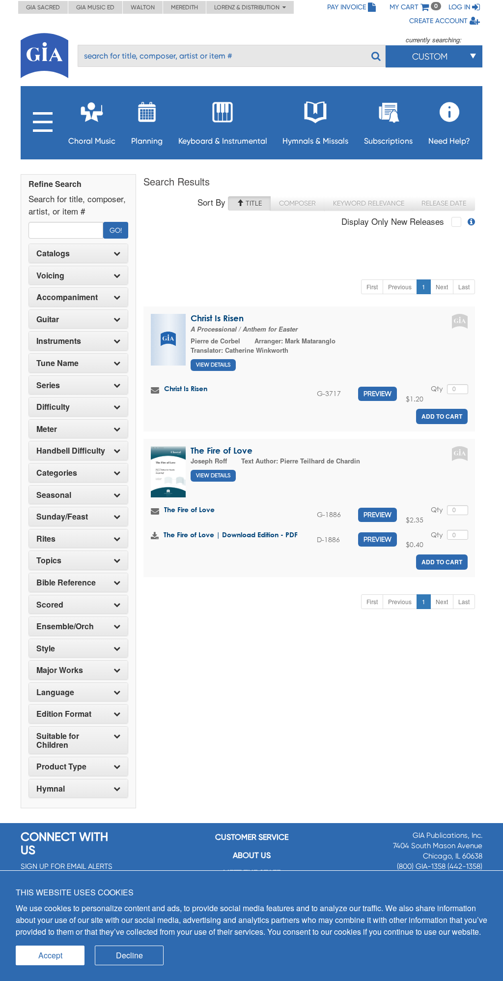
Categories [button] (56, 472)
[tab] (78, 253)
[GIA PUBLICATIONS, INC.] (44, 54)
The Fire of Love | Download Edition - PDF (231, 534)
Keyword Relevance (368, 203)
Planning (147, 141)
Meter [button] (46, 429)
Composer (297, 203)
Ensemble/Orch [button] (65, 626)
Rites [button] (46, 538)
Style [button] (45, 648)
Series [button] (48, 385)
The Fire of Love (221, 450)
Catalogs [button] (53, 253)
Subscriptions (388, 141)
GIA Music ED (95, 7)
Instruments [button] (58, 341)
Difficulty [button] (53, 406)
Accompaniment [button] (67, 297)
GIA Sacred (43, 7)
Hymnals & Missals (315, 141)
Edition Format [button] (63, 713)
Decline (129, 955)
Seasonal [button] (53, 494)
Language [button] (55, 692)
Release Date (443, 203)
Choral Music (91, 141)
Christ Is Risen (217, 318)
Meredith (184, 7)
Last (464, 286)
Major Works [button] (59, 670)
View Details (213, 365)
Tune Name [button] (57, 363)
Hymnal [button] (50, 788)
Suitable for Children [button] (57, 740)
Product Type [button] (61, 766)
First (372, 286)
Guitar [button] (47, 319)
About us (252, 855)
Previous (400, 286)
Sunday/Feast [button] (62, 516)
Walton (143, 7)
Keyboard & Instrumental (222, 141)
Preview (377, 394)
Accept (50, 955)
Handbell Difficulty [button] (70, 450)
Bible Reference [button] (66, 582)
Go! (116, 230)
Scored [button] (49, 604)
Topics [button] (48, 560)
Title (253, 203)
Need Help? (449, 141)
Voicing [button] (50, 275)
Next (442, 286)
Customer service (251, 837)
